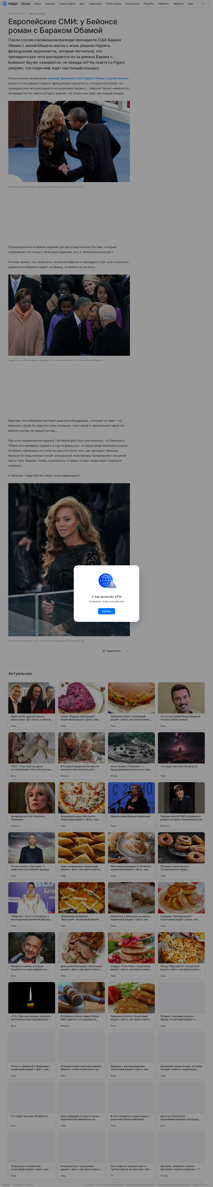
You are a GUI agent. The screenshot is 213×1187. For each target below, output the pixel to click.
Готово (106, 611)
